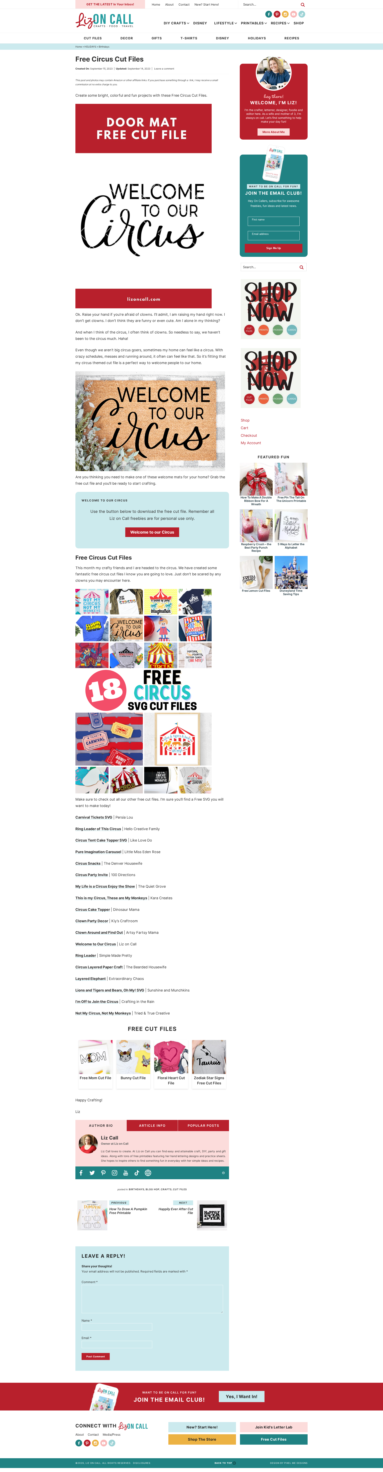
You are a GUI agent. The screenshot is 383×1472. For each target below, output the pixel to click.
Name (87, 1320)
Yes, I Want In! (242, 1396)
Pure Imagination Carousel (98, 852)
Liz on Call (104, 21)
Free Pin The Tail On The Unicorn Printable (291, 499)
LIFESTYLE (224, 23)
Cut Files (180, 1189)
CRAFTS (166, 1189)
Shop (299, 23)
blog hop (153, 1189)
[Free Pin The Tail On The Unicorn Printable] (291, 493)
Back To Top (223, 1463)
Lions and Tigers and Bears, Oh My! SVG (109, 990)
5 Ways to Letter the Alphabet (291, 545)
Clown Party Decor (91, 921)
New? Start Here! (206, 4)
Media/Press (111, 1434)
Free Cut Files (274, 1439)
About (169, 4)
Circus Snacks (88, 863)
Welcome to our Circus (152, 532)
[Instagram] (285, 14)
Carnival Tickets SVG (93, 817)
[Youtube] (293, 14)
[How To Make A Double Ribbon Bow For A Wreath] (256, 493)
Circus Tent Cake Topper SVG (101, 840)
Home (156, 4)
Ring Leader (85, 955)
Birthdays (136, 1189)
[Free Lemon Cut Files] (256, 587)
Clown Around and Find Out (99, 932)
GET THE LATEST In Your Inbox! (110, 4)
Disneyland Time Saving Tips (291, 592)
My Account (251, 443)
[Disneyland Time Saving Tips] (291, 587)
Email (87, 1338)
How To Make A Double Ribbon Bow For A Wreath (256, 501)
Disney (200, 23)
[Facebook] (268, 14)
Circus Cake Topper (92, 909)
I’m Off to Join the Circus (96, 1002)
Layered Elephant (90, 979)
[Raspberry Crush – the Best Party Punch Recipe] (256, 540)
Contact (184, 4)
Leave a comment (164, 68)
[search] (303, 5)
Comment (90, 1282)
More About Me (274, 132)
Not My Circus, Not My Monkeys (103, 1013)
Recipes (278, 23)
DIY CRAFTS (175, 23)
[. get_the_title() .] (96, 1072)
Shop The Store (202, 1439)
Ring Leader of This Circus (98, 829)
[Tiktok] (301, 14)
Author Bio (101, 1126)
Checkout (249, 435)
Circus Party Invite (91, 875)
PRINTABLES (252, 23)
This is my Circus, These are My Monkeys (111, 898)
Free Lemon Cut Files (256, 590)
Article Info (152, 1126)
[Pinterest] (277, 14)
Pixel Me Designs (296, 1463)
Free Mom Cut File (95, 1078)
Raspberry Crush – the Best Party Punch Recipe (256, 547)
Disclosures (141, 1463)
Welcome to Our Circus (95, 944)
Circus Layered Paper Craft (99, 967)
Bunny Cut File (133, 1078)
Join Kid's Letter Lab (273, 1427)
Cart (244, 428)
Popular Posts (203, 1126)
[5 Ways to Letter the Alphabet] (291, 540)
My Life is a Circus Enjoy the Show (105, 886)
